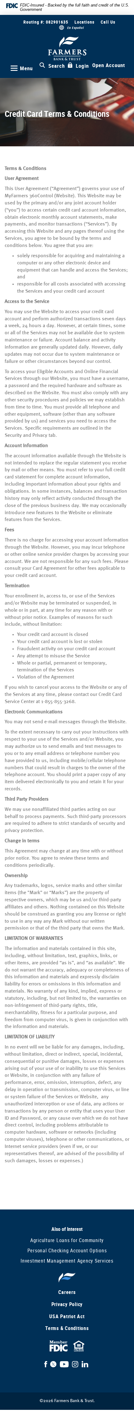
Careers (66, 1292)
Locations (84, 22)
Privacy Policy (67, 1304)
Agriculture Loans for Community (67, 1240)
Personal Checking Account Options (67, 1250)
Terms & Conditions (67, 1328)
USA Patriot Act (66, 1316)
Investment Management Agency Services (67, 1260)
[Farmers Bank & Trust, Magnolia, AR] (67, 48)
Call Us (108, 22)
